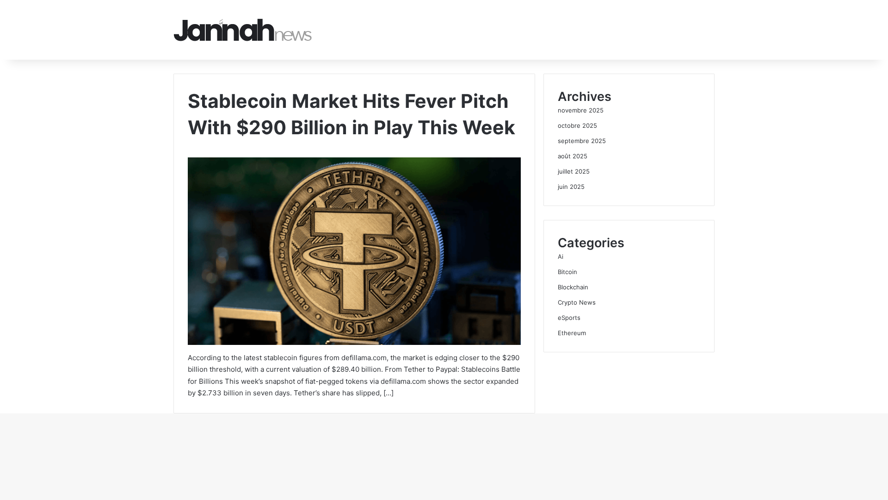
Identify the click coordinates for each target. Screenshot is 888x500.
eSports (569, 317)
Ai (560, 256)
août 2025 (572, 156)
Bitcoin (567, 271)
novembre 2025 (581, 110)
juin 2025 (571, 186)
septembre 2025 (582, 140)
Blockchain (573, 287)
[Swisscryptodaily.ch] (242, 30)
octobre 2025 (577, 125)
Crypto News (577, 302)
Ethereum (572, 333)
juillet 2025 (574, 171)
